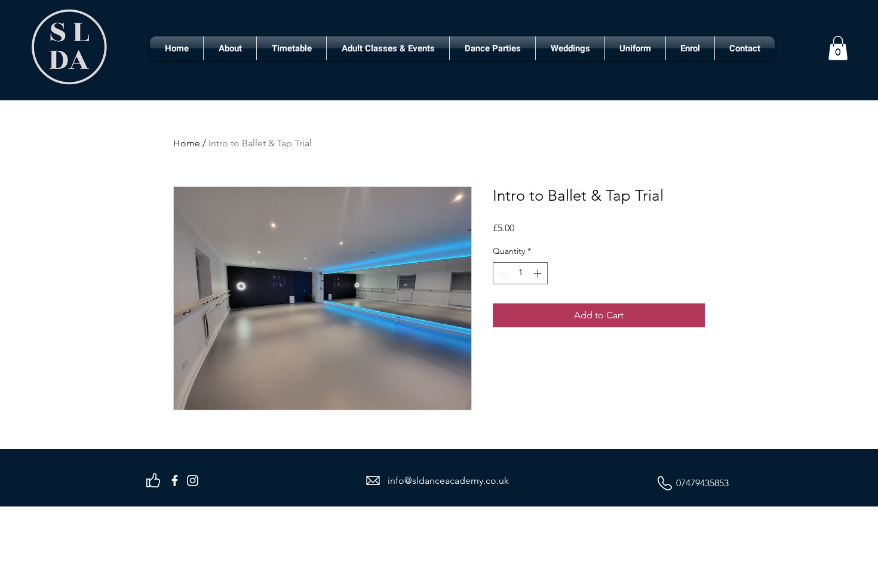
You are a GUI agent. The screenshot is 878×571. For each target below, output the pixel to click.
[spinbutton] (520, 273)
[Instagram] (192, 480)
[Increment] (538, 273)
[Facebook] (174, 480)
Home (186, 143)
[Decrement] (502, 273)
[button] (838, 48)
